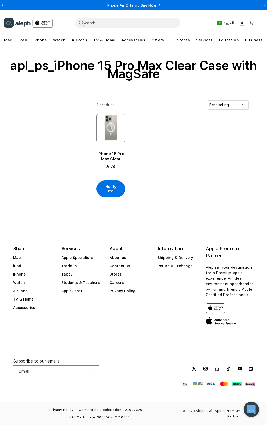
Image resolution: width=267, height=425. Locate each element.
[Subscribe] (93, 371)
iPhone (19, 274)
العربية (229, 23)
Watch (19, 282)
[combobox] (127, 23)
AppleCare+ (72, 291)
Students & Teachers (80, 282)
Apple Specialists (77, 257)
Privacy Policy (122, 291)
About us (118, 257)
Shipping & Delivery (175, 257)
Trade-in (69, 266)
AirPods (20, 291)
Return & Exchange (174, 266)
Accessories (24, 307)
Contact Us (120, 266)
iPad (17, 266)
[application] (251, 409)
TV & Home (23, 299)
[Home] (17, 23)
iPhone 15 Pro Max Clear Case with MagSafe (111, 156)
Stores (116, 274)
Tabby (67, 274)
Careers (117, 282)
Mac (17, 257)
